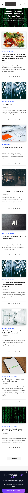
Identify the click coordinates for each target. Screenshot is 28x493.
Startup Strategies (7, 51)
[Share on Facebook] (13, 76)
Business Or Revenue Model (14, 8)
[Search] (24, 4)
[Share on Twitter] (15, 76)
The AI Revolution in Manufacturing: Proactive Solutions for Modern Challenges (13, 284)
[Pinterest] (17, 76)
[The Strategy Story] (10, 4)
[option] (14, 17)
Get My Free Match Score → (14, 490)
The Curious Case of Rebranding (12, 147)
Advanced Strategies (8, 101)
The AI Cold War (7, 104)
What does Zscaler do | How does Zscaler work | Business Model (14, 13)
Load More (14, 458)
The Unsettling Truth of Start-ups (13, 192)
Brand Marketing (6, 144)
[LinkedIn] (19, 76)
